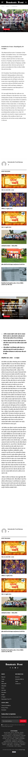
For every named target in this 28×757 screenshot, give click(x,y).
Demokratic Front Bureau (12, 27)
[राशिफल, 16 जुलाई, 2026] (14, 200)
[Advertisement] (14, 139)
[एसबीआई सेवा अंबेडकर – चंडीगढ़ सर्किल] (14, 237)
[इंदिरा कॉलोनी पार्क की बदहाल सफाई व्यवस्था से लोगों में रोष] (14, 255)
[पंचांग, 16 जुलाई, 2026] (14, 218)
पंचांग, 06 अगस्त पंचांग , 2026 (7, 190)
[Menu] (2, 2)
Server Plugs (22, 749)
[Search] (26, 2)
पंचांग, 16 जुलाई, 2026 (6, 227)
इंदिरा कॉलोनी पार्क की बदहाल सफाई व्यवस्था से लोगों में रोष (12, 264)
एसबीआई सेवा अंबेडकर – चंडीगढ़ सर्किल (9, 245)
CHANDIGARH (6, 29)
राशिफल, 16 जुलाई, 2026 (6, 208)
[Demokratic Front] (14, 2)
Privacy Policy (4, 726)
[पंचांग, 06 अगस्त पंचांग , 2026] (14, 181)
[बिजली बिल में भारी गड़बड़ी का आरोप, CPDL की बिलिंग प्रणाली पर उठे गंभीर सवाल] (14, 274)
